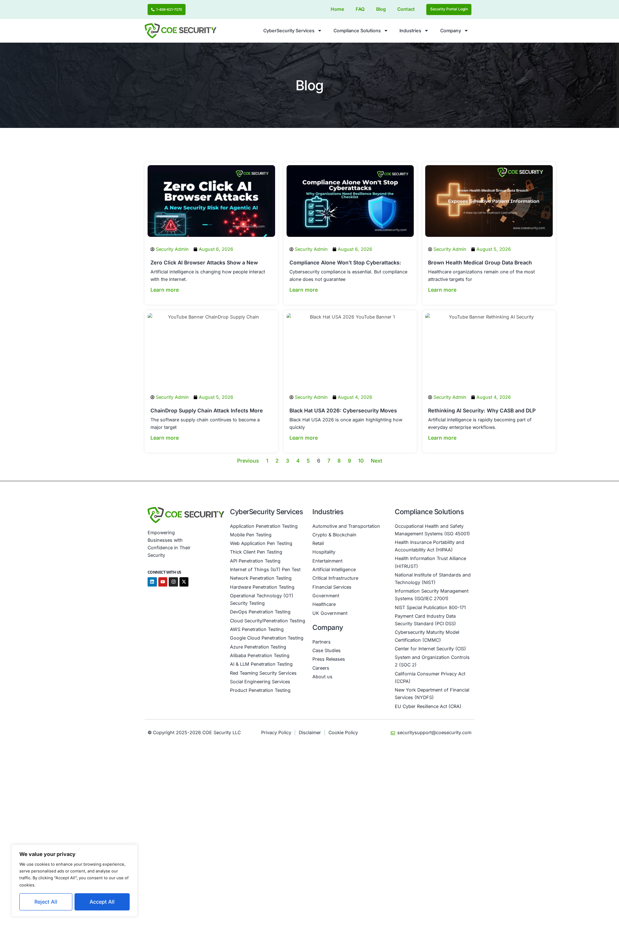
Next (376, 461)
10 (361, 461)
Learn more (164, 290)
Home (337, 9)
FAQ (360, 9)
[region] (74, 881)
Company (450, 30)
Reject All (45, 902)
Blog (381, 9)
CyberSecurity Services (289, 30)
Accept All (102, 902)
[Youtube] (163, 582)
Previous (248, 461)
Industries (410, 30)
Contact (406, 9)
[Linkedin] (152, 582)
